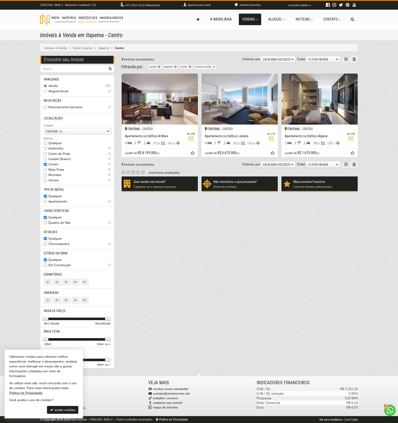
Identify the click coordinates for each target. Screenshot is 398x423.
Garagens (51, 293)
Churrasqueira (79, 244)
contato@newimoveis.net (171, 393)
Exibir (301, 59)
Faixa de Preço (54, 311)
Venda (79, 86)
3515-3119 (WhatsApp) (142, 5)
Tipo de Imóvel (54, 189)
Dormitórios (53, 274)
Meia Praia (79, 169)
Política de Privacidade (173, 419)
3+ (66, 282)
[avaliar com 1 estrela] (123, 172)
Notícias (303, 19)
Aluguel (275, 19)
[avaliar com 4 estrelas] (138, 172)
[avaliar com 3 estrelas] (133, 172)
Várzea (79, 180)
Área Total (52, 331)
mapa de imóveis (165, 407)
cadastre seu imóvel (167, 403)
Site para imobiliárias (330, 419)
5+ (84, 282)
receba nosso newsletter (171, 389)
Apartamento (79, 201)
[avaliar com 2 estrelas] (128, 172)
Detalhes (50, 232)
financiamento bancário (79, 107)
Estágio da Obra (56, 253)
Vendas (248, 19)
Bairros (48, 138)
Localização (53, 118)
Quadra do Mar (79, 222)
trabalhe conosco (165, 398)
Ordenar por (251, 59)
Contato (330, 19)
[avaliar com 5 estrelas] (143, 172)
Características (56, 211)
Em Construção (79, 265)
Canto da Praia (79, 153)
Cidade (48, 125)
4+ (75, 282)
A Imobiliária (221, 19)
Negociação (52, 100)
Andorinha (79, 148)
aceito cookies (64, 410)
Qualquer (55, 143)
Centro (79, 164)
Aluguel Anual (79, 91)
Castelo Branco (79, 159)
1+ (48, 282)
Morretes (79, 175)
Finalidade (51, 79)
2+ (57, 282)
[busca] (352, 19)
